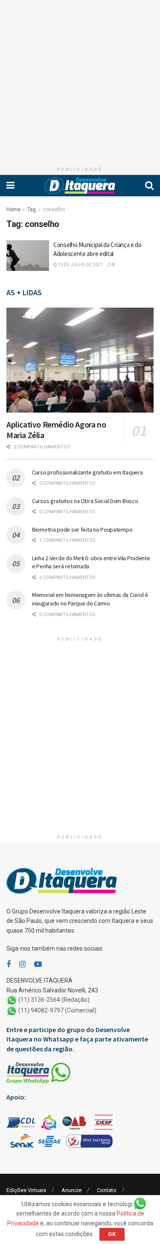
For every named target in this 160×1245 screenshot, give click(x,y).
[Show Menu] (10, 185)
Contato (106, 1190)
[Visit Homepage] (80, 185)
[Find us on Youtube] (38, 964)
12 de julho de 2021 (80, 264)
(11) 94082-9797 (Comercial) (57, 1010)
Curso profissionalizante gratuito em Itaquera (87, 472)
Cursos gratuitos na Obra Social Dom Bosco (85, 501)
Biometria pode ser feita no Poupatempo (82, 529)
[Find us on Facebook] (8, 964)
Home (13, 209)
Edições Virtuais (26, 1190)
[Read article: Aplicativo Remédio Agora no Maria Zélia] (80, 360)
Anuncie (71, 1190)
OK (112, 1234)
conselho (54, 209)
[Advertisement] (80, 80)
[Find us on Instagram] (22, 964)
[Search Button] (149, 185)
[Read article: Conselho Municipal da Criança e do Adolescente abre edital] (27, 255)
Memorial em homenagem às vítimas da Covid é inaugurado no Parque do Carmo (90, 599)
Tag (31, 209)
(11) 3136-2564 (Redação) (54, 999)
